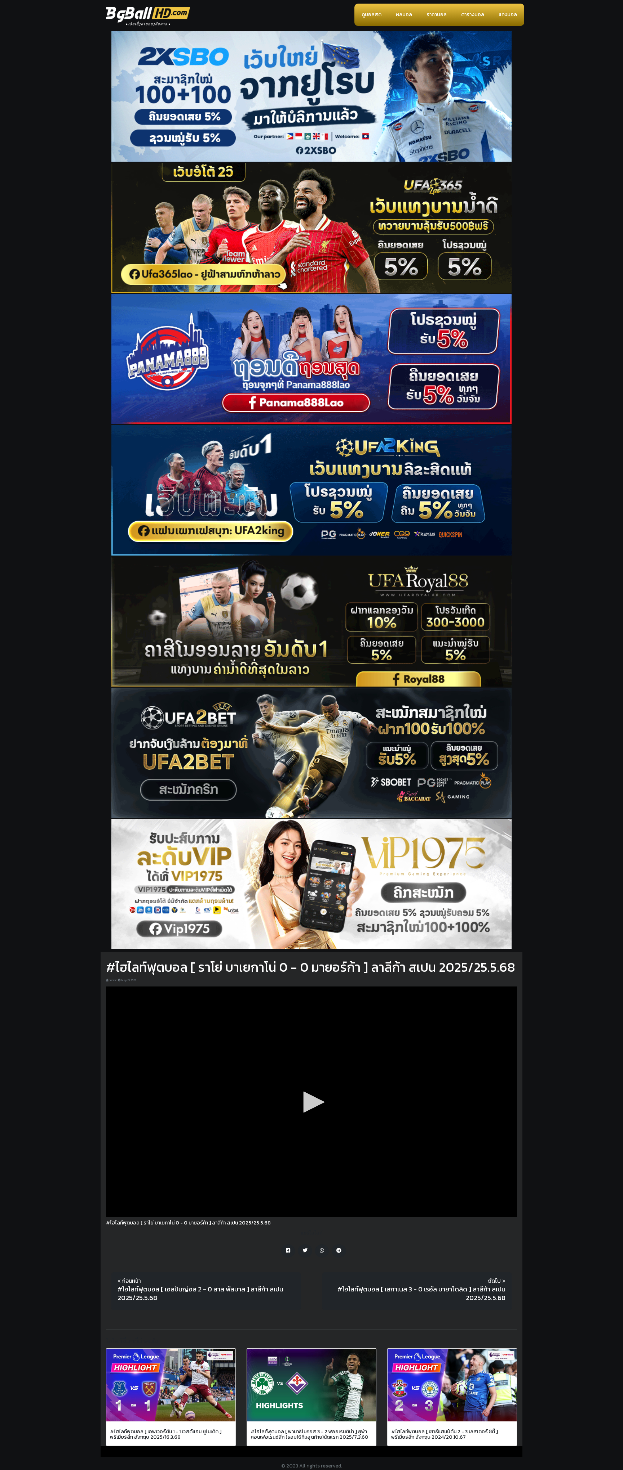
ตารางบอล (472, 14)
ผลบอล (404, 14)
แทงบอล (508, 14)
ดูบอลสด (371, 14)
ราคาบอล (437, 14)
